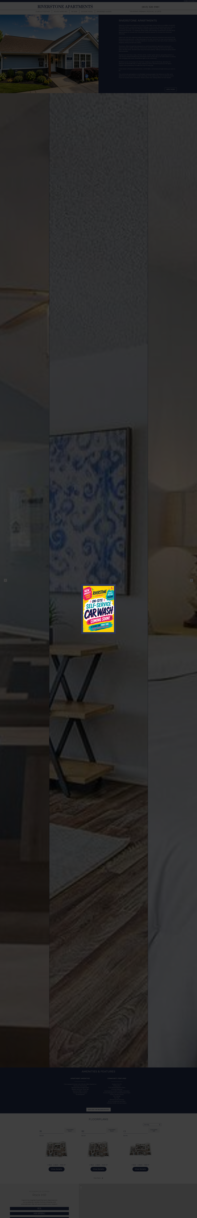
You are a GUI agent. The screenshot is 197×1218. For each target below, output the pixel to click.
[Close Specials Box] (114, 586)
